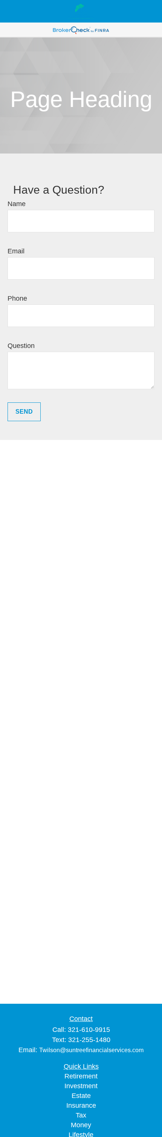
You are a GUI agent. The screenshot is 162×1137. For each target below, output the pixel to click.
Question (21, 345)
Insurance (81, 1105)
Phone (17, 298)
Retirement (81, 1076)
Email (16, 251)
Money (81, 1125)
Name (17, 204)
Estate (81, 1095)
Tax (81, 1115)
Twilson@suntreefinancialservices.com (91, 1050)
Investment (81, 1086)
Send (24, 411)
